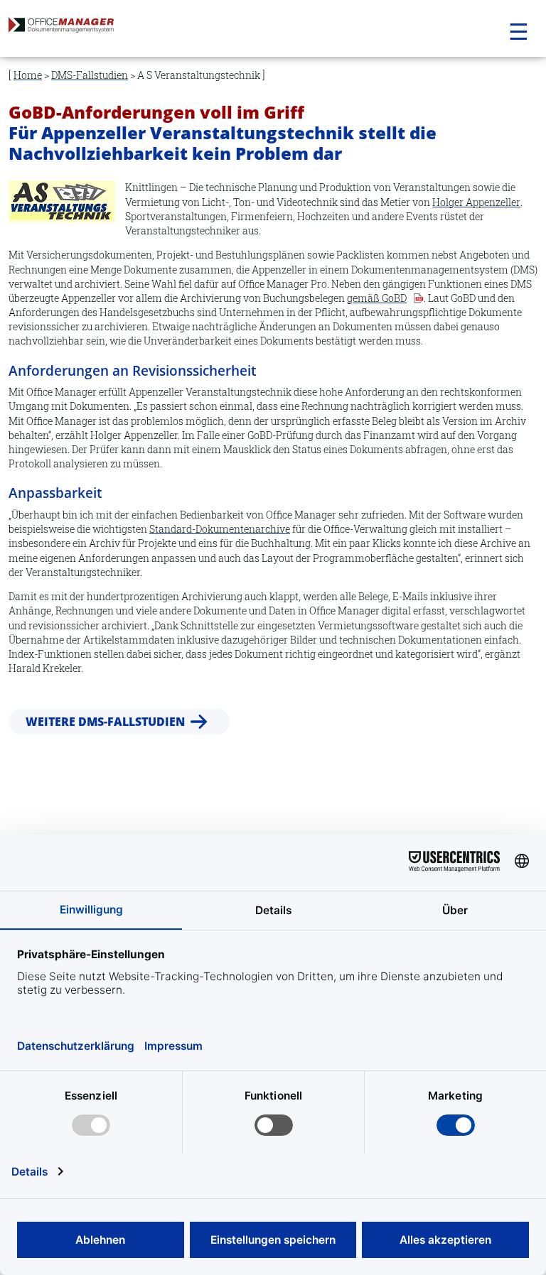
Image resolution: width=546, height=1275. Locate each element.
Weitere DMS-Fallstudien (105, 721)
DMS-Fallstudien (89, 75)
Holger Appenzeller (476, 202)
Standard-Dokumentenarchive (219, 529)
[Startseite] (91, 29)
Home (28, 75)
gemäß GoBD (377, 298)
